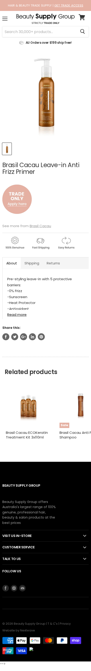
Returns (53, 263)
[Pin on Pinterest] (41, 336)
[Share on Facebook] (5, 336)
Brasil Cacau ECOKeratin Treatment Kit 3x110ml (27, 435)
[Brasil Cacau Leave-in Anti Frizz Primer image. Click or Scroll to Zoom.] (45, 96)
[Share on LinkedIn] (32, 336)
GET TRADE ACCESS (68, 5)
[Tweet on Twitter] (14, 336)
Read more (17, 314)
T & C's (53, 623)
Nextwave (27, 630)
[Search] (82, 31)
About (11, 263)
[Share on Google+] (23, 336)
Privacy (65, 623)
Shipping (31, 263)
